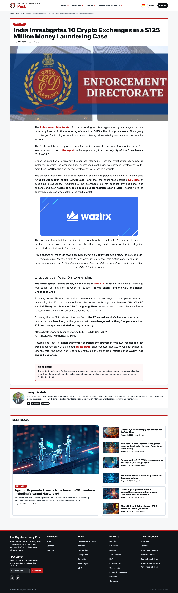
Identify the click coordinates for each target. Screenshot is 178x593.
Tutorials (145, 541)
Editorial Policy (148, 554)
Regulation (83, 550)
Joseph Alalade (33, 42)
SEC (80, 568)
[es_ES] (143, 5)
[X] (12, 577)
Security (82, 559)
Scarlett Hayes (140, 435)
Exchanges (83, 563)
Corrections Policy (149, 559)
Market (81, 546)
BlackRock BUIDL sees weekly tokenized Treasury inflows (141, 476)
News (63, 5)
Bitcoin (112, 541)
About (151, 5)
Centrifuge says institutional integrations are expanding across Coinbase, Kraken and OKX (139, 492)
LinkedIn (45, 403)
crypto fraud (83, 346)
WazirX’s (99, 283)
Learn (90, 5)
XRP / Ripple (115, 554)
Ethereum (113, 546)
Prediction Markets (109, 5)
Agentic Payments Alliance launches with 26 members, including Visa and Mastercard (55, 492)
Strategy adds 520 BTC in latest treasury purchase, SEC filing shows (142, 461)
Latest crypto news (87, 541)
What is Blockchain (149, 550)
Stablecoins (114, 568)
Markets (76, 5)
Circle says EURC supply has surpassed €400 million (141, 430)
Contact (162, 5)
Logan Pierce (139, 451)
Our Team (51, 550)
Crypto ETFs (115, 563)
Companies (27, 13)
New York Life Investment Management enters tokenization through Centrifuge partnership (141, 446)
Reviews (145, 546)
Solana (112, 550)
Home (12, 13)
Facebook (35, 403)
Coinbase (113, 581)
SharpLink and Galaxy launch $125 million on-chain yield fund (139, 507)
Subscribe (36, 571)
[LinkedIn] (18, 577)
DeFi (111, 559)
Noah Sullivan (34, 504)
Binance (113, 576)
